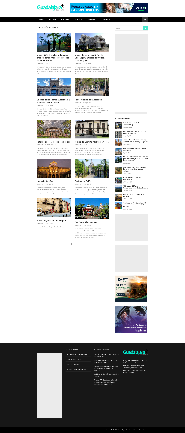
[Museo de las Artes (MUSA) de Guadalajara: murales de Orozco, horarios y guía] (92, 42)
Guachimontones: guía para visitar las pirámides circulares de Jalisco (135, 169)
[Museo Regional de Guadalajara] (54, 207)
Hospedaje (79, 19)
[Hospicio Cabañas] (54, 168)
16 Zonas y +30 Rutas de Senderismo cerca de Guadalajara (135, 187)
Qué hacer (65, 19)
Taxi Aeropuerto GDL (75, 359)
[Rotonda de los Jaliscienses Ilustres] (54, 129)
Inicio (41, 19)
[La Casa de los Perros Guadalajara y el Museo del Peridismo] (54, 87)
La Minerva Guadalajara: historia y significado (106, 375)
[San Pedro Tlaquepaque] (92, 208)
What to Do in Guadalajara (76, 369)
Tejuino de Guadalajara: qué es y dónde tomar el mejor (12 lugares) (135, 141)
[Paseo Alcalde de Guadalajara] (92, 87)
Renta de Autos (73, 364)
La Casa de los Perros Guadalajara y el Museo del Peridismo (53, 101)
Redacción (40, 63)
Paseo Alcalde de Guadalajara (88, 100)
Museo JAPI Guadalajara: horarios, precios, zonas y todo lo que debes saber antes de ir (53, 58)
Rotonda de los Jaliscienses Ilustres (53, 142)
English (106, 19)
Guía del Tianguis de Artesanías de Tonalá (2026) (106, 355)
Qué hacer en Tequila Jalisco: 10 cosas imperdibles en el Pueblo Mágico (134, 205)
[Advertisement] (131, 47)
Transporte (93, 19)
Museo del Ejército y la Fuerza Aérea (92, 142)
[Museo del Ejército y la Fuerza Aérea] (92, 129)
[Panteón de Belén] (92, 168)
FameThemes (143, 430)
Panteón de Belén (83, 181)
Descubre (53, 19)
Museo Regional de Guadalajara (51, 220)
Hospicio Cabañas (45, 181)
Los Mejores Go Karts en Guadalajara (132, 178)
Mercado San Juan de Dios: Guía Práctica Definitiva (134, 132)
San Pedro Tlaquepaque (86, 222)
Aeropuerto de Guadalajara (77, 354)
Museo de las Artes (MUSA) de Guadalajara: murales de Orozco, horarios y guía (89, 58)
